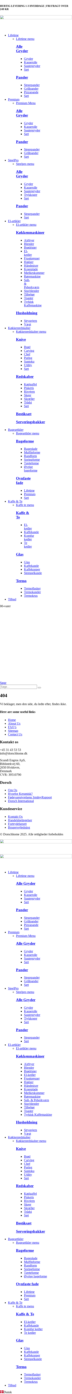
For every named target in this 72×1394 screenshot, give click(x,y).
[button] (3, 682)
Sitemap (13, 730)
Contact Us (15, 734)
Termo (21, 581)
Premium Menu (26, 103)
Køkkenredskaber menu (31, 331)
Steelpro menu (25, 164)
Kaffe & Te (15, 501)
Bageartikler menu (27, 433)
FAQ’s (12, 727)
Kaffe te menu (25, 505)
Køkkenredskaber (19, 328)
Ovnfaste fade (27, 1284)
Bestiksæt (23, 414)
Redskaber (25, 376)
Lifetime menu (25, 39)
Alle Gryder (22, 48)
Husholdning (26, 313)
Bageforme (25, 441)
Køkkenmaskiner (30, 232)
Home (12, 720)
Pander (22, 77)
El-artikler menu (26, 224)
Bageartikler (15, 429)
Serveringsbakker (30, 422)
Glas (19, 554)
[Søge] (39, 687)
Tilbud (12, 599)
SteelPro (13, 160)
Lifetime (13, 35)
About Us (14, 723)
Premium (13, 99)
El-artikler (14, 221)
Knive (21, 339)
